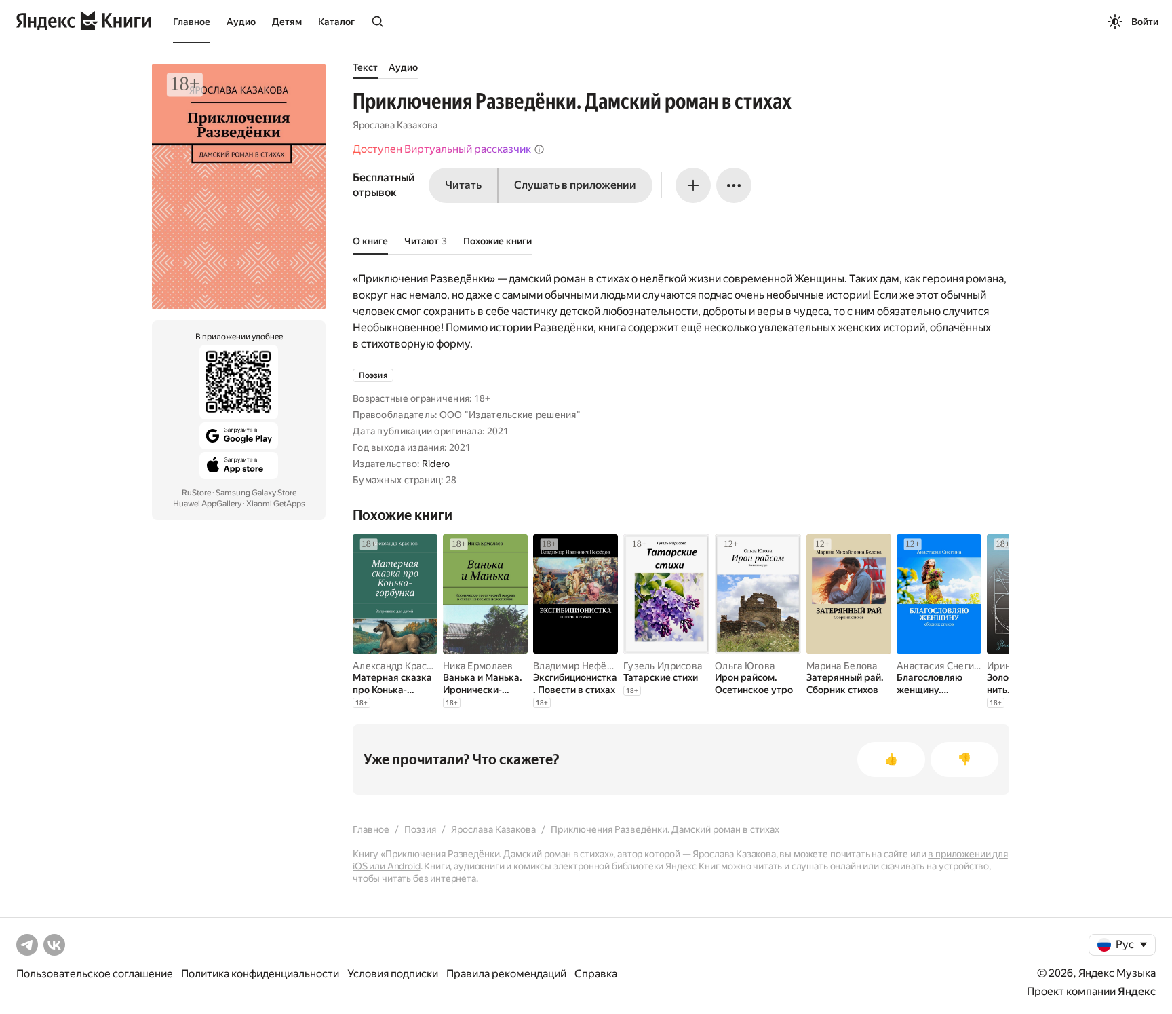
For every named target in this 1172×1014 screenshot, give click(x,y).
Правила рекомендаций (506, 973)
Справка (595, 973)
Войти (1144, 21)
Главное (191, 21)
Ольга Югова (745, 665)
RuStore (196, 492)
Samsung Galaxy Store (256, 492)
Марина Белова (842, 665)
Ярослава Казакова (395, 124)
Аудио (241, 21)
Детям (287, 21)
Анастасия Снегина (941, 665)
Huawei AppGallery (207, 503)
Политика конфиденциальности (260, 973)
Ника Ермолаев (478, 665)
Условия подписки (392, 973)
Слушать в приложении (575, 185)
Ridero (436, 463)
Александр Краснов (398, 665)
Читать (463, 185)
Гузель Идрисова (662, 665)
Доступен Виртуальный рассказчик (442, 149)
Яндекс (1137, 991)
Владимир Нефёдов (578, 665)
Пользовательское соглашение (94, 973)
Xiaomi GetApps (275, 503)
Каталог (336, 21)
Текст (365, 67)
